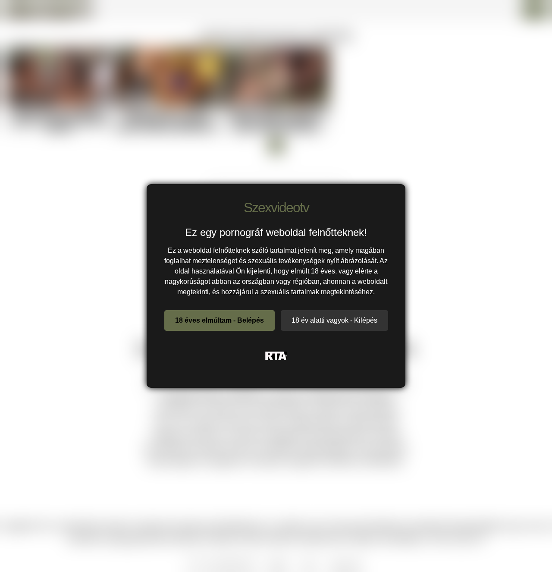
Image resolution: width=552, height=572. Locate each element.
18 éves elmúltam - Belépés (219, 320)
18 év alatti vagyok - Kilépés (334, 320)
